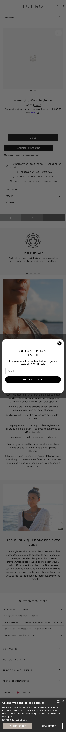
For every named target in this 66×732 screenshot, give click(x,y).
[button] (33, 720)
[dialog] (33, 715)
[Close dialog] (59, 343)
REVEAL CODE (33, 380)
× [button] (62, 701)
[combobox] (58, 701)
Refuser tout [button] (48, 726)
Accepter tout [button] (18, 726)
